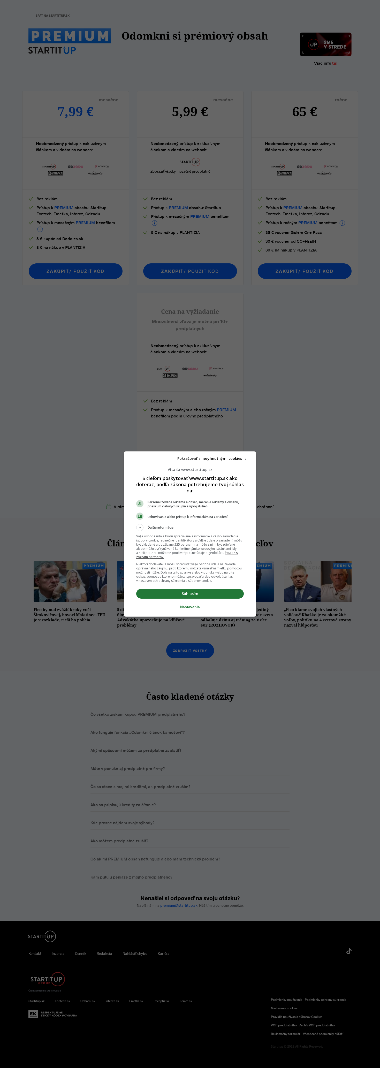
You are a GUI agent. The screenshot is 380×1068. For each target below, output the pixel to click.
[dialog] (190, 534)
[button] (190, 527)
